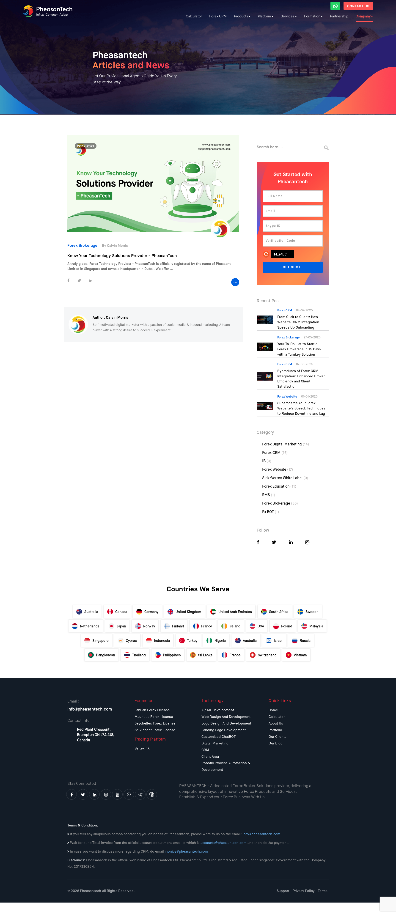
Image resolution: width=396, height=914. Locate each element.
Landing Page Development (223, 730)
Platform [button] (264, 16)
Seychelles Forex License (155, 723)
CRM (205, 750)
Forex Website (277, 470)
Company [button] (363, 16)
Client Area (210, 756)
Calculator (194, 16)
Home (273, 710)
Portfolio (275, 730)
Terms (322, 891)
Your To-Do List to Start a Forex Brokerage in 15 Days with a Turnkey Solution (299, 349)
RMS (268, 495)
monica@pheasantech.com (186, 851)
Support (283, 891)
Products (241, 16)
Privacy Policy (304, 891)
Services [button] (287, 16)
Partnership (339, 16)
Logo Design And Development (226, 723)
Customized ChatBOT (218, 736)
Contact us (358, 6)
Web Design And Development (225, 717)
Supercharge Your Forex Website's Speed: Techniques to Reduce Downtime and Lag (301, 408)
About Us (276, 723)
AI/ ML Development (217, 710)
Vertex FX (142, 748)
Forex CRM (218, 16)
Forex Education (279, 487)
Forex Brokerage (280, 503)
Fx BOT (270, 512)
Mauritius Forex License (154, 717)
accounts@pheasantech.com (224, 843)
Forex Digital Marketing (285, 444)
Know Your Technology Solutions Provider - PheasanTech (122, 256)
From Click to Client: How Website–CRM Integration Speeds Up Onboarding (298, 322)
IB (266, 461)
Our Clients (277, 736)
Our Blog (276, 743)
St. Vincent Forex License (155, 730)
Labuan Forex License (152, 710)
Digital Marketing (214, 743)
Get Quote (293, 267)
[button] (335, 6)
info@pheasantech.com (89, 709)
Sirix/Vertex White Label (285, 478)
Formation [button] (312, 16)
